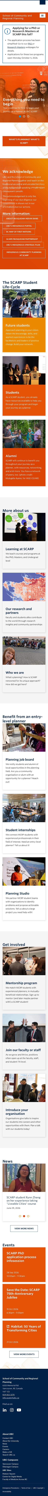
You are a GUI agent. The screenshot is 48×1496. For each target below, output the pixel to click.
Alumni (11, 456)
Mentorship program (21, 983)
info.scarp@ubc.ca (11, 1398)
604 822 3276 (9, 1395)
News (5, 1444)
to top (40, 1490)
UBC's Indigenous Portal (19, 226)
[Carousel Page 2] (24, 116)
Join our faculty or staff (23, 1050)
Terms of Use (25, 1488)
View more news (24, 1228)
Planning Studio (17, 893)
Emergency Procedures (11, 1488)
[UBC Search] (42, 3)
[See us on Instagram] (12, 1410)
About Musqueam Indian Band (22, 219)
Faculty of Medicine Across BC (15, 1479)
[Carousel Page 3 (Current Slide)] (28, 1216)
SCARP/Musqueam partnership (22, 239)
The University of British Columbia (18, 5)
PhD (30, 44)
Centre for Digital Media (12, 1477)
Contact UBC (8, 1438)
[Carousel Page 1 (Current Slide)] (20, 116)
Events (5, 1446)
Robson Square (9, 1474)
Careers (6, 1449)
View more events (24, 1354)
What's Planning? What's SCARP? (24, 141)
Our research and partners (19, 611)
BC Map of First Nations (18, 232)
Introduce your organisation (17, 1112)
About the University (11, 1441)
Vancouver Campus (10, 1464)
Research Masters (16, 47)
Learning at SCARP (20, 549)
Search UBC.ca (9, 1455)
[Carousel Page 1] (20, 1216)
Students (12, 392)
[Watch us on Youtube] (19, 1410)
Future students (18, 325)
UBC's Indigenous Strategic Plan (23, 245)
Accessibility (7, 1491)
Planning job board (20, 759)
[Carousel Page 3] (28, 116)
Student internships (20, 830)
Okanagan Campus (10, 1467)
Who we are (15, 672)
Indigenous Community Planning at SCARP (24, 253)
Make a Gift (7, 1452)
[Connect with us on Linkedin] (5, 1410)
